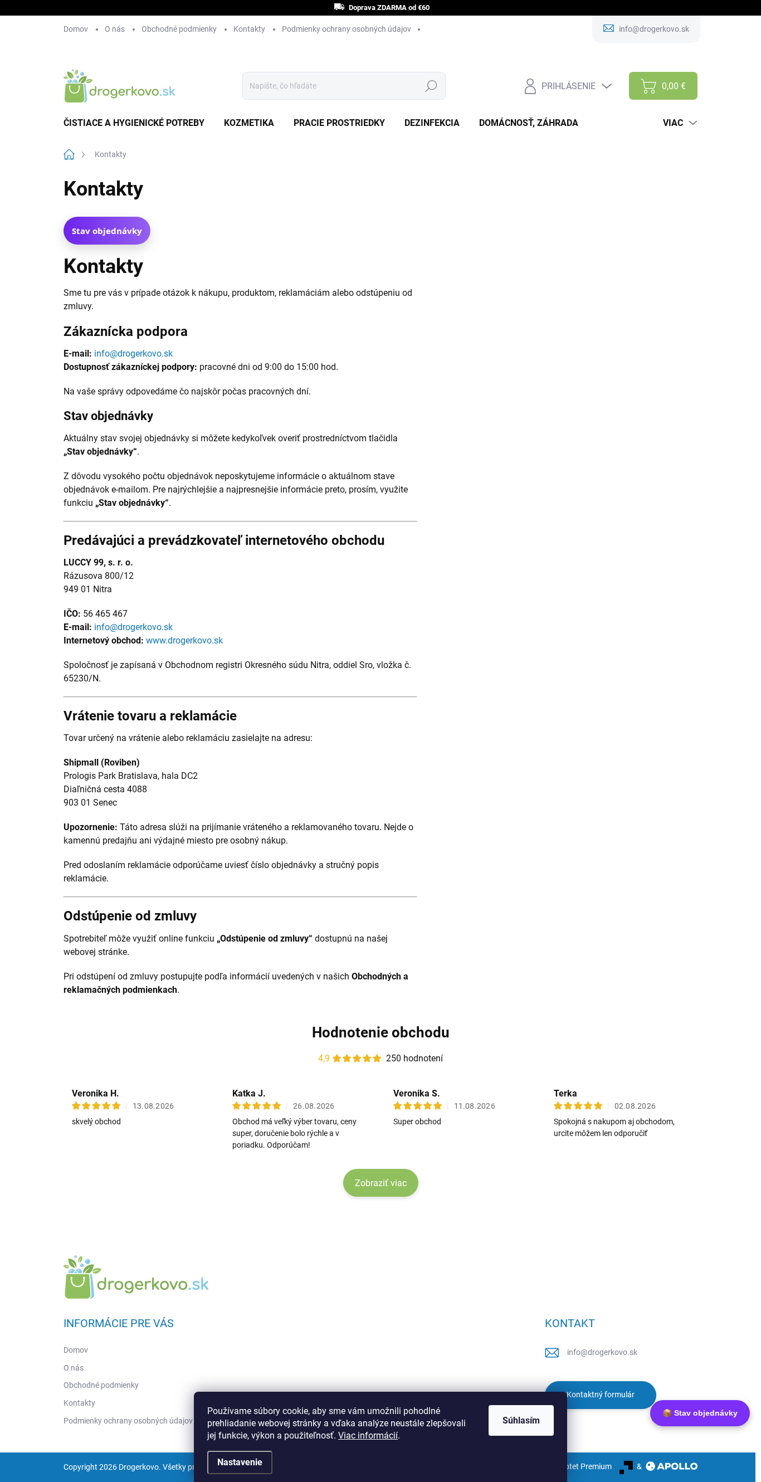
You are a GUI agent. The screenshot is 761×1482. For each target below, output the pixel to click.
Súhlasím (521, 1420)
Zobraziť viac (381, 1183)
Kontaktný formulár (601, 1394)
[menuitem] (138, 123)
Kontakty (249, 29)
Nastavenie (239, 1462)
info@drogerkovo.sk (602, 1352)
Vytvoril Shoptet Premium (568, 1466)
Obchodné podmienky (179, 29)
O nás (115, 29)
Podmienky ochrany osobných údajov (346, 29)
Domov (76, 29)
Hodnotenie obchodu (381, 1032)
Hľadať (431, 85)
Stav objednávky (107, 230)
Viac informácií (368, 1435)
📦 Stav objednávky (700, 1412)
